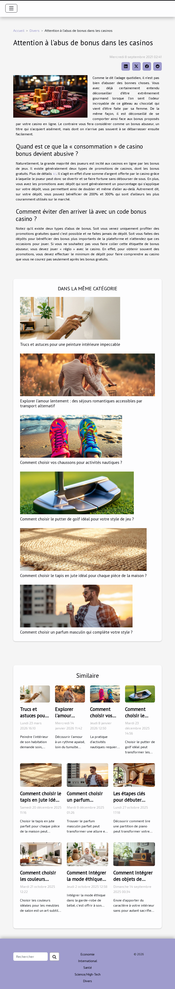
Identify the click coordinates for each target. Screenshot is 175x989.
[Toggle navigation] (11, 8)
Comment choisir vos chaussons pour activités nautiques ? (71, 462)
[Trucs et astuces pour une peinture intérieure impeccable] (70, 318)
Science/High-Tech (88, 974)
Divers (34, 30)
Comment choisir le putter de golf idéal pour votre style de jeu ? (77, 519)
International (87, 961)
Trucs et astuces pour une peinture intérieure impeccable (70, 344)
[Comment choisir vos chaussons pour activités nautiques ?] (71, 436)
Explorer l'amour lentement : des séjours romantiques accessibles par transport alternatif (81, 403)
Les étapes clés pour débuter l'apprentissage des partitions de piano (134, 803)
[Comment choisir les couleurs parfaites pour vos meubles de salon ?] (41, 854)
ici (54, 173)
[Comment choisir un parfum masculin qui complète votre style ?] (76, 605)
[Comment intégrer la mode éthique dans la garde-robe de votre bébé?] (87, 854)
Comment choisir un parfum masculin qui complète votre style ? (76, 632)
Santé (87, 967)
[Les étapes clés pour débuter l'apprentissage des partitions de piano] (134, 775)
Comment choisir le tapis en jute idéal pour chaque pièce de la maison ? (83, 575)
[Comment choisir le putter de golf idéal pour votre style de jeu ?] (77, 492)
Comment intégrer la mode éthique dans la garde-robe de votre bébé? (87, 882)
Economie (87, 954)
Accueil (18, 30)
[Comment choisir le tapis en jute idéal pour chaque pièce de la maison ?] (83, 549)
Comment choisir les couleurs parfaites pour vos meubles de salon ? (40, 882)
